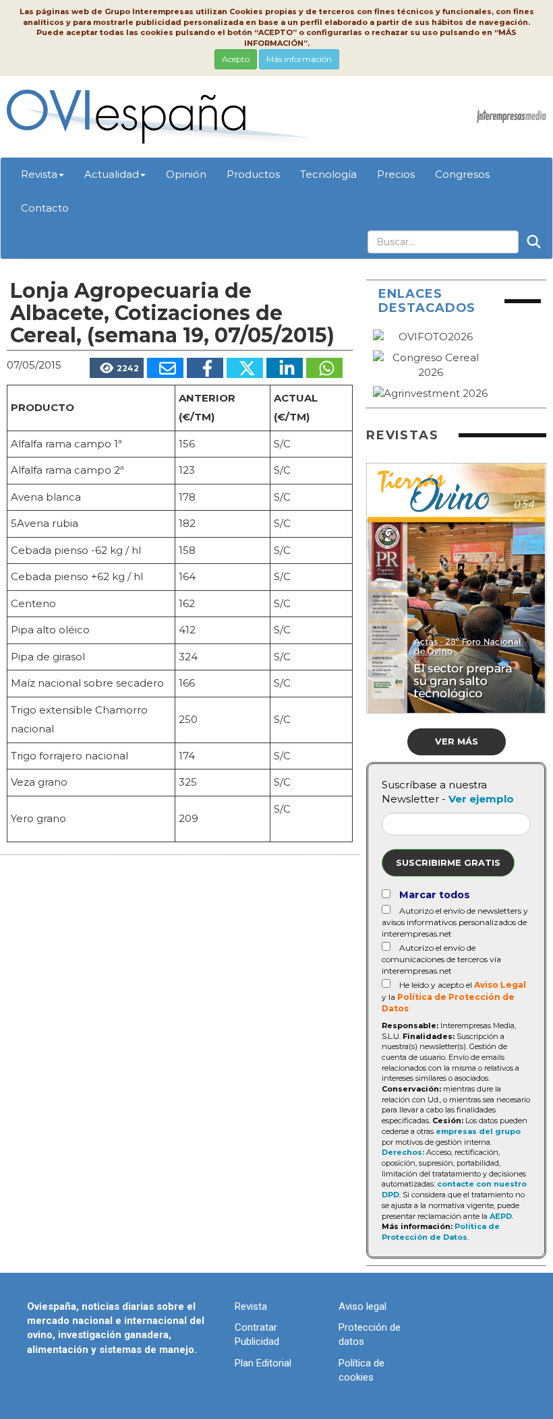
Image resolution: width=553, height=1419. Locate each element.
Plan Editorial (263, 1363)
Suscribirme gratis (448, 862)
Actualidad (111, 174)
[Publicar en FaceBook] (205, 368)
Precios (396, 174)
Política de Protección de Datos (441, 1232)
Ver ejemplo (481, 798)
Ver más (456, 741)
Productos (253, 174)
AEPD (501, 1216)
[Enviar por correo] (165, 368)
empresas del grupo (478, 1131)
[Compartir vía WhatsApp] (324, 368)
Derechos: (403, 1152)
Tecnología (328, 174)
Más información (299, 59)
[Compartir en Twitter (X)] (245, 368)
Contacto (45, 207)
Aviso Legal (500, 985)
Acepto (236, 59)
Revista (39, 174)
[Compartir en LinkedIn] (284, 368)
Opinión (186, 174)
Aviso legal (362, 1306)
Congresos (462, 174)
